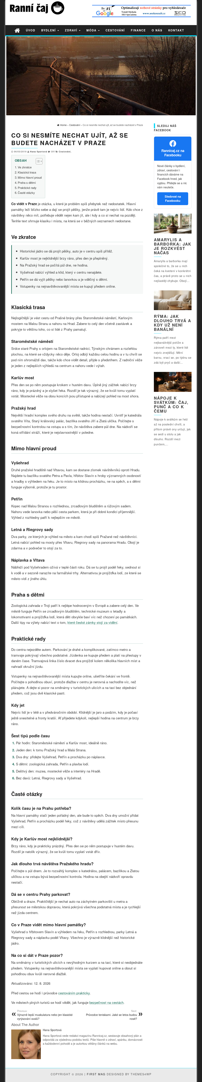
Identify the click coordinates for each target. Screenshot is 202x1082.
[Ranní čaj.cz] (17, 30)
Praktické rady (27, 188)
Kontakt (176, 30)
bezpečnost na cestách (106, 1002)
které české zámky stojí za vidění (92, 622)
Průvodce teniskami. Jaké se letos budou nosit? (111, 1015)
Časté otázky (26, 192)
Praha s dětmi (27, 182)
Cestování (115, 30)
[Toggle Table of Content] (37, 161)
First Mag (96, 1074)
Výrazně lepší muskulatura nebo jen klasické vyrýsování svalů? (45, 1015)
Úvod (30, 30)
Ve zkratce (25, 167)
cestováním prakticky (74, 992)
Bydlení (49, 30)
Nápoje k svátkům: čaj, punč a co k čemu (171, 404)
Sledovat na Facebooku (173, 198)
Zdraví (72, 30)
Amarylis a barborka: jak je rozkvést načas (172, 246)
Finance (138, 30)
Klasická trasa (27, 172)
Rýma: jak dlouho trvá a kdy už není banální (172, 322)
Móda (92, 30)
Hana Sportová (38, 151)
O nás (157, 30)
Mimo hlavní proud (30, 177)
